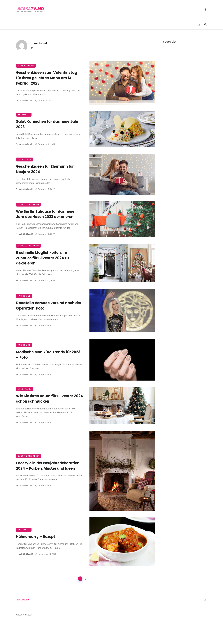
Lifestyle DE (24, 159)
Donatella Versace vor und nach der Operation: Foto (48, 305)
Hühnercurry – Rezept (35, 536)
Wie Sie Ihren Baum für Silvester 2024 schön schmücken (49, 398)
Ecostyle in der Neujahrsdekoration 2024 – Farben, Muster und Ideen (48, 466)
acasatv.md (39, 43)
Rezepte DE (24, 114)
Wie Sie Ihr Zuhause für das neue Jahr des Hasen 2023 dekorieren (45, 214)
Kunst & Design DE (28, 204)
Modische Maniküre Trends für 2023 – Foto (48, 355)
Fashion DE (24, 296)
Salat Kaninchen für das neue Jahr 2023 (47, 124)
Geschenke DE (26, 65)
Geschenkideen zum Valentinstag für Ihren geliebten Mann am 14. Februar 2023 (46, 78)
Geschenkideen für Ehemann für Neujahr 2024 (45, 169)
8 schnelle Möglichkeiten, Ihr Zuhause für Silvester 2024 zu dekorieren (42, 258)
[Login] (199, 24)
